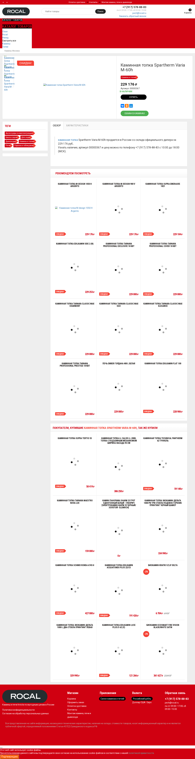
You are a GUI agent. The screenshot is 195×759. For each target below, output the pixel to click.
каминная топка (68, 139)
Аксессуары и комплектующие (19, 133)
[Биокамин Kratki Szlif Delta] (163, 588)
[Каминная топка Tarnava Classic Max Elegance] (163, 329)
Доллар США (138, 702)
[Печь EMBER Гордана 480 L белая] (119, 387)
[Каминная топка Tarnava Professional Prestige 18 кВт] (75, 389)
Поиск (100, 11)
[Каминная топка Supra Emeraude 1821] (163, 209)
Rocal (5, 34)
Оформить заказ (75, 702)
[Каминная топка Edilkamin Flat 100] (163, 387)
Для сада (25, 137)
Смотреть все (9, 40)
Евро (149, 702)
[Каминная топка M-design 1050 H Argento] (74, 209)
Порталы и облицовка (23, 145)
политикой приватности (141, 753)
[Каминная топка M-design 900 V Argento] (119, 209)
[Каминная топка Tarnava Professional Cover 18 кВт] (163, 269)
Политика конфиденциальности (18, 710)
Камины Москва (12, 51)
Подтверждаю (9, 756)
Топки (5, 47)
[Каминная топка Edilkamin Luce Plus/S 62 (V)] (119, 651)
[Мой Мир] (131, 106)
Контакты (93, 2)
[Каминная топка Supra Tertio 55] (75, 462)
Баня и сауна (11, 137)
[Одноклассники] (127, 106)
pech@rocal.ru (139, 13)
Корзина (71, 699)
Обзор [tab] (57, 125)
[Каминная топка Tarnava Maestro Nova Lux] (75, 526)
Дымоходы (10, 141)
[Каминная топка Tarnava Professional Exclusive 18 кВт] (119, 269)
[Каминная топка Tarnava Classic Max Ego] (119, 329)
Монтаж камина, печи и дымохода (117, 2)
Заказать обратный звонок (132, 16)
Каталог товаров (12, 20)
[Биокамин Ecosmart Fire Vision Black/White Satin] (163, 651)
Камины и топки (129, 77)
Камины (6, 43)
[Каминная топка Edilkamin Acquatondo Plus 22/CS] (119, 591)
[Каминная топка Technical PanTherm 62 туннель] (163, 464)
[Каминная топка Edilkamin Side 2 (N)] (75, 267)
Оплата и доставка (77, 2)
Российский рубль (142, 699)
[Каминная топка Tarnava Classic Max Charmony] (75, 329)
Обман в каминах (134, 113)
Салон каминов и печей (112, 699)
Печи (8, 145)
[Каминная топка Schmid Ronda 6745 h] (75, 588)
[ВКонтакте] (122, 106)
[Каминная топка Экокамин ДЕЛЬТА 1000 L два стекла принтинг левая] (75, 651)
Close (5, 31)
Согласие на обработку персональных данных (25, 713)
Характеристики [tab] (77, 125)
